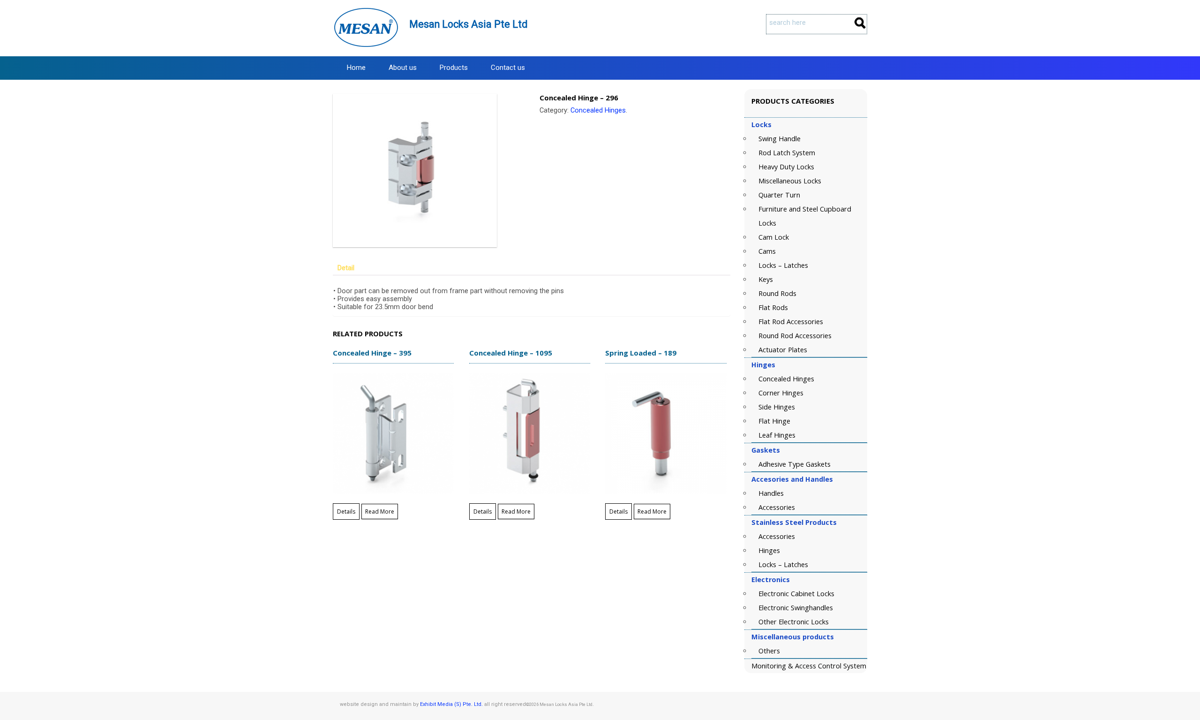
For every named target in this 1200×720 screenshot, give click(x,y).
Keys (765, 279)
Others (769, 650)
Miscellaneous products (792, 636)
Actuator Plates (782, 349)
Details (346, 511)
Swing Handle (779, 138)
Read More (379, 511)
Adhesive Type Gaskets (794, 464)
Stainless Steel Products (794, 522)
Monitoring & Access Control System (808, 665)
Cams (767, 251)
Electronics (770, 579)
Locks (761, 124)
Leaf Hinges (776, 435)
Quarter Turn (779, 194)
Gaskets (765, 450)
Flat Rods (773, 307)
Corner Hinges (780, 392)
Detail (346, 268)
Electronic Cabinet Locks (796, 593)
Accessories (776, 507)
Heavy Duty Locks (786, 166)
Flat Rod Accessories (790, 321)
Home (356, 67)
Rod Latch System (786, 152)
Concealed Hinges (598, 110)
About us (403, 67)
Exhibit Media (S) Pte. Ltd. (451, 704)
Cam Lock (773, 237)
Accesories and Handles (792, 479)
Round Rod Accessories (795, 335)
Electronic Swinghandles (795, 607)
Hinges (763, 364)
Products (454, 67)
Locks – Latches (783, 265)
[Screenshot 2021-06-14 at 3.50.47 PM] (428, 170)
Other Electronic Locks (793, 621)
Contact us (508, 67)
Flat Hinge (774, 421)
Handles (771, 493)
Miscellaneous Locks (789, 180)
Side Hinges (776, 406)
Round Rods (777, 293)
